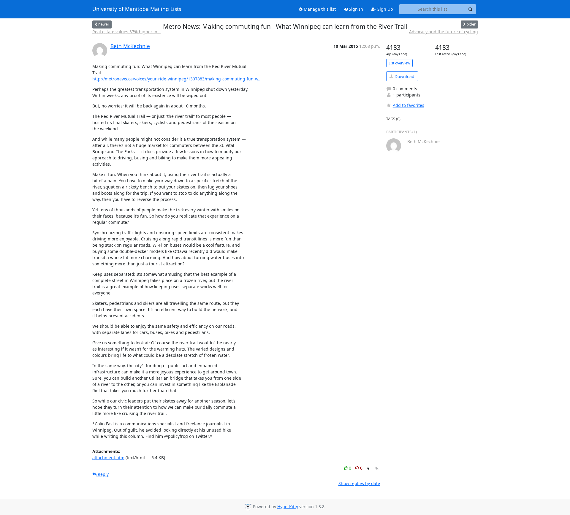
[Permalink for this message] (376, 469)
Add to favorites (408, 105)
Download (403, 76)
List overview (399, 63)
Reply (102, 474)
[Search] (470, 9)
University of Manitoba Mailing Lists (136, 9)
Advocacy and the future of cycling (443, 31)
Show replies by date (359, 483)
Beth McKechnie (130, 46)
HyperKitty (287, 506)
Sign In (355, 9)
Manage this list (319, 9)
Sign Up (384, 9)
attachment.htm (108, 457)
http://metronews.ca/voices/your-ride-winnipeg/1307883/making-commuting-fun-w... (177, 79)
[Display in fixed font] (368, 469)
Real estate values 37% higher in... (126, 31)
